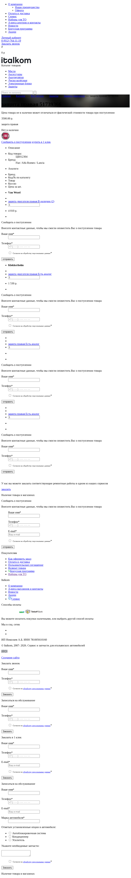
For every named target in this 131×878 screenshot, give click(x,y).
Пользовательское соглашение (25, 565)
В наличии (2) (46, 201)
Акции (12, 31)
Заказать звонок (10, 43)
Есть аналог (45, 274)
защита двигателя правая (23, 201)
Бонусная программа (20, 28)
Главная (6, 95)
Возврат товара (17, 568)
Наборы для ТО (17, 19)
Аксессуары (15, 74)
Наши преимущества (27, 7)
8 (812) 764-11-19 (11, 40)
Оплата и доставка (19, 13)
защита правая (17, 343)
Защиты (12, 86)
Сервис (12, 16)
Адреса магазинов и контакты (25, 588)
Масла (12, 71)
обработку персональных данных (36, 688)
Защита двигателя (74, 95)
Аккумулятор (16, 77)
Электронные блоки (20, 83)
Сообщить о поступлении (16, 142)
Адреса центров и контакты (24, 22)
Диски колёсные (17, 80)
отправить (8, 259)
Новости (13, 25)
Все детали (37, 95)
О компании (15, 4)
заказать (6, 489)
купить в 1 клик (41, 142)
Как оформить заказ (19, 558)
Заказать (7, 694)
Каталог (20, 95)
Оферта (19, 10)
